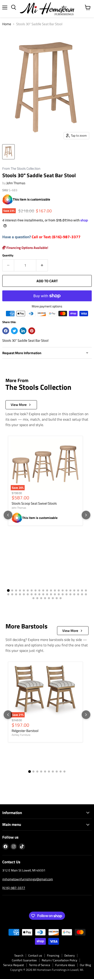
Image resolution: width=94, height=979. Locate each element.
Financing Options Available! (27, 247)
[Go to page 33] (51, 594)
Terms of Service (39, 965)
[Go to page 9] (39, 590)
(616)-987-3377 (13, 887)
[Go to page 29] (35, 594)
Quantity (7, 255)
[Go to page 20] (82, 590)
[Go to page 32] (47, 594)
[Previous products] (8, 515)
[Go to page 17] (70, 590)
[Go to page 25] (20, 594)
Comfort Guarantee (24, 960)
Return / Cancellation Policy (59, 960)
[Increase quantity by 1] (42, 265)
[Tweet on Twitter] (14, 330)
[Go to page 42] (86, 594)
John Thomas (15, 183)
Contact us (35, 955)
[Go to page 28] (32, 594)
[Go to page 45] (41, 598)
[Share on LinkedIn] (23, 330)
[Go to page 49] (57, 598)
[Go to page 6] (28, 590)
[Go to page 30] (39, 594)
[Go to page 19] (78, 590)
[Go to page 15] (63, 590)
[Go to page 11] (47, 590)
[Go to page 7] (32, 590)
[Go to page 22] (8, 594)
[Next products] (86, 515)
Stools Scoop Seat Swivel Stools (34, 503)
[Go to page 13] (55, 590)
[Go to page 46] (45, 598)
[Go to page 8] (35, 590)
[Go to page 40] (78, 594)
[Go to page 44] (37, 598)
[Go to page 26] (24, 594)
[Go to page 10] (43, 590)
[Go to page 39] (74, 594)
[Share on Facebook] (5, 330)
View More (19, 404)
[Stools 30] (8, 152)
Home (6, 24)
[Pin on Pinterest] (31, 330)
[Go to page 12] (51, 590)
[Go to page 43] (33, 598)
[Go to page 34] (55, 594)
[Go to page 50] (61, 598)
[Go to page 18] (74, 590)
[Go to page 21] (86, 590)
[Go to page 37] (66, 594)
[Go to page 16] (66, 590)
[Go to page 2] (12, 590)
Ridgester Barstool (25, 730)
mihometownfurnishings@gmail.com (27, 879)
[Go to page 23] (12, 594)
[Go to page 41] (82, 594)
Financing (53, 955)
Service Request (13, 965)
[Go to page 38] (70, 594)
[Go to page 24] (16, 594)
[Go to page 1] (8, 590)
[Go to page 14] (59, 590)
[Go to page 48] (53, 598)
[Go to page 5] (24, 590)
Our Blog (85, 965)
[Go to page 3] (16, 590)
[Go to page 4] (20, 590)
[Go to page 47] (49, 598)
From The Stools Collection (21, 169)
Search (18, 955)
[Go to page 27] (28, 594)
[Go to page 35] (59, 594)
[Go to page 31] (43, 594)
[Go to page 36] (63, 594)
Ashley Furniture (21, 735)
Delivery (69, 955)
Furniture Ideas (65, 965)
